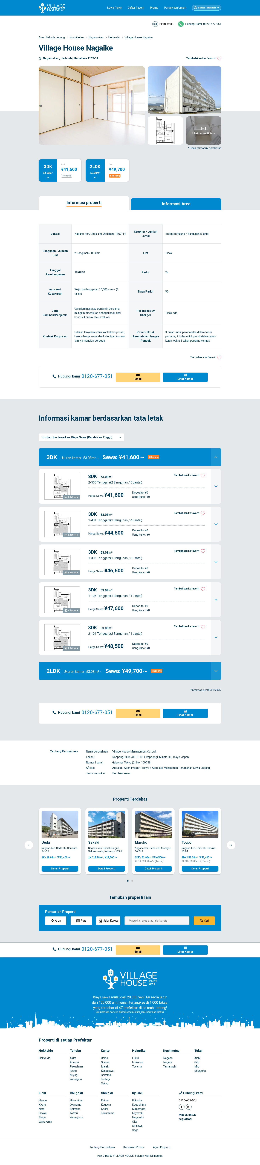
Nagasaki (138, 1117)
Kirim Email (166, 23)
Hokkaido (46, 1050)
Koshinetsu (171, 1050)
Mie (196, 1066)
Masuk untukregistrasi (187, 1117)
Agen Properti (161, 1147)
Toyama (137, 1066)
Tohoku (75, 1050)
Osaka (43, 1113)
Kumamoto (138, 1109)
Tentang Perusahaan (102, 1147)
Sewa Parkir (114, 7)
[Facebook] (181, 1107)
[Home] (130, 979)
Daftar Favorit (136, 7)
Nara (41, 1109)
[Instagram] (189, 1107)
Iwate (73, 1070)
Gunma (105, 1062)
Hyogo (43, 1100)
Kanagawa (107, 1070)
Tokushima (107, 1113)
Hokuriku (139, 1050)
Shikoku (107, 1093)
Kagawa (106, 1104)
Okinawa (137, 1126)
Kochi (104, 1109)
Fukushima (76, 1066)
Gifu (196, 1062)
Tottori (74, 1113)
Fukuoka (137, 1100)
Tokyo (104, 1083)
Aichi (197, 1058)
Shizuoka (200, 1070)
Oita (134, 1121)
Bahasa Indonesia (207, 8)
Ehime (105, 1100)
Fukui (135, 1058)
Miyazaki (137, 1113)
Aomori (74, 1062)
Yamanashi (169, 1066)
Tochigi (105, 1079)
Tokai (198, 1050)
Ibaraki (105, 1066)
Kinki (42, 1093)
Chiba (104, 1058)
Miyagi (74, 1075)
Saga (135, 1130)
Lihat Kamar (185, 379)
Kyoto (42, 1104)
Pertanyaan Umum (175, 7)
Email (137, 379)
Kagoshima (139, 1104)
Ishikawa (137, 1062)
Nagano (168, 1058)
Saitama (106, 1075)
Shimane (75, 1109)
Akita (73, 1058)
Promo (154, 7)
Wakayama (45, 1121)
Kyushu (137, 1093)
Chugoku (76, 1093)
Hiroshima (76, 1100)
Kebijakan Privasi (134, 1147)
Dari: (63, 164)
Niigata (167, 1062)
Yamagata (76, 1079)
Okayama (75, 1104)
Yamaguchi (76, 1117)
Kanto (105, 1050)
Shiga (42, 1117)
